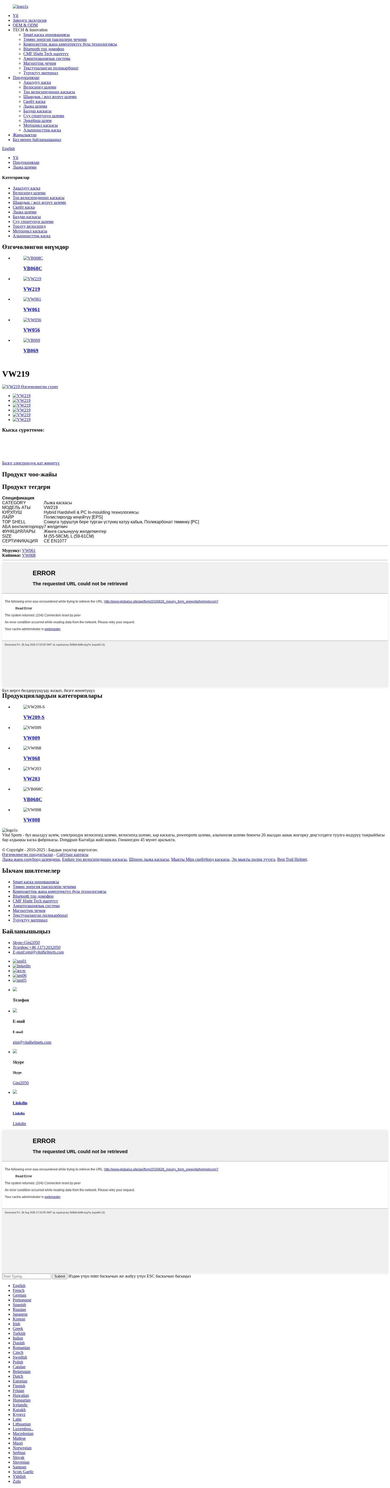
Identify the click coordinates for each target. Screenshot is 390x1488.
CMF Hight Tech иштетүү (46, 53)
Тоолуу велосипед (29, 226)
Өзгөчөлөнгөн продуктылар (27, 854)
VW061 (31, 309)
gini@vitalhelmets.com (32, 1042)
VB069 (30, 350)
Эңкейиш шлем (37, 120)
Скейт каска (34, 101)
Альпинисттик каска (42, 130)
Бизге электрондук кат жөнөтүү (31, 463)
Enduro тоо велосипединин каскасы (94, 859)
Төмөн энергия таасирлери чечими (55, 39)
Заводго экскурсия (29, 20)
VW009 (31, 738)
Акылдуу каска (37, 82)
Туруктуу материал (40, 73)
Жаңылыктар (25, 135)
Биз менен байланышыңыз (37, 139)
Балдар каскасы (37, 111)
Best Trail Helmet (292, 859)
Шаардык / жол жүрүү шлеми (50, 96)
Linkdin (19, 1123)
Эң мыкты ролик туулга (253, 859)
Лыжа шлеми (35, 106)
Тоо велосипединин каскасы (49, 92)
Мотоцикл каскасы (40, 125)
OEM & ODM (25, 25)
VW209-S (34, 717)
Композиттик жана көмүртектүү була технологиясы (70, 44)
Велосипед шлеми (39, 87)
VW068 (31, 758)
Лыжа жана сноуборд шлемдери (31, 859)
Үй (15, 15)
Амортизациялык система (46, 58)
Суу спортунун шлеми (43, 115)
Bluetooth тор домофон (43, 49)
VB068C (32, 268)
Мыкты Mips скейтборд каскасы (200, 859)
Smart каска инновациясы (46, 34)
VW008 (29, 555)
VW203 (31, 779)
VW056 (31, 330)
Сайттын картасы (72, 854)
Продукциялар (26, 77)
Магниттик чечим (39, 63)
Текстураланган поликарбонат (51, 68)
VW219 (31, 289)
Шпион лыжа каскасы (149, 859)
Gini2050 (21, 1083)
